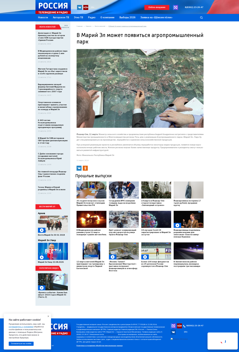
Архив (41, 213)
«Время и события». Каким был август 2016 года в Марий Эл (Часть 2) (52, 295)
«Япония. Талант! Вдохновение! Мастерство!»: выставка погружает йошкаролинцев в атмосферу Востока (123, 266)
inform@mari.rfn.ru (111, 334)
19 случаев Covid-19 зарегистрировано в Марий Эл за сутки (156, 232)
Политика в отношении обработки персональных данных (99, 345)
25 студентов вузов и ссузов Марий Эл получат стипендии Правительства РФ (91, 203)
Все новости (64, 26)
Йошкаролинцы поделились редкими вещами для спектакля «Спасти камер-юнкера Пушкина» (187, 233)
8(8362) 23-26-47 (194, 7)
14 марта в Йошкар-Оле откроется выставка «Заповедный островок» (153, 203)
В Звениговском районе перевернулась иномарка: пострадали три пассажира (187, 264)
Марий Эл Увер (47, 240)
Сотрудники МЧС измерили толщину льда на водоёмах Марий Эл (122, 203)
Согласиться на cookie (21, 343)
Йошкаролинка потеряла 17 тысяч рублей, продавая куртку (187, 203)
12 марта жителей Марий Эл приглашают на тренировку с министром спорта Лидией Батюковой (91, 265)
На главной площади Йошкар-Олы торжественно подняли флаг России (52, 174)
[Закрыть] (48, 316)
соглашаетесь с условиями (21, 327)
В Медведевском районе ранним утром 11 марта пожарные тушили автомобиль (91, 232)
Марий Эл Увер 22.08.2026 (51, 262)
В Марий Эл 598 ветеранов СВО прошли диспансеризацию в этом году (53, 140)
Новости (88, 26)
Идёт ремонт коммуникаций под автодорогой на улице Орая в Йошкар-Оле (122, 232)
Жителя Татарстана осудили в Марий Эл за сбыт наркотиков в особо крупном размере (52, 71)
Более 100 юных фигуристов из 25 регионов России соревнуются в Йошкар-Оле (155, 264)
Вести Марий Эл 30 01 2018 (51, 235)
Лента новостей (100, 26)
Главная (80, 26)
